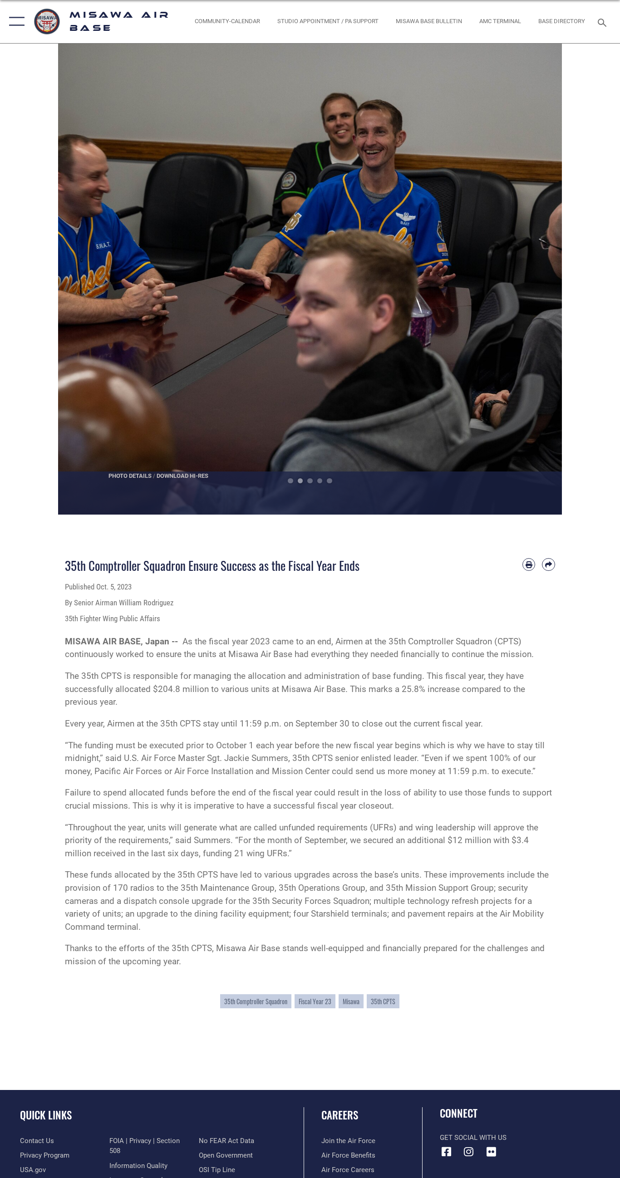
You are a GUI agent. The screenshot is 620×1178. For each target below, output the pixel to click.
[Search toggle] (603, 22)
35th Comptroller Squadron (255, 1001)
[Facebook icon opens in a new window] (446, 1151)
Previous (83, 279)
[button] (15, 21)
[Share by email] (548, 564)
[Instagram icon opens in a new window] (469, 1151)
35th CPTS (383, 1001)
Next (537, 279)
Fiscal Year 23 (315, 1001)
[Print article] (529, 564)
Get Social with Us (473, 1138)
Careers (339, 1115)
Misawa (351, 1001)
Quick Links (46, 1115)
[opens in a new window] (491, 1151)
